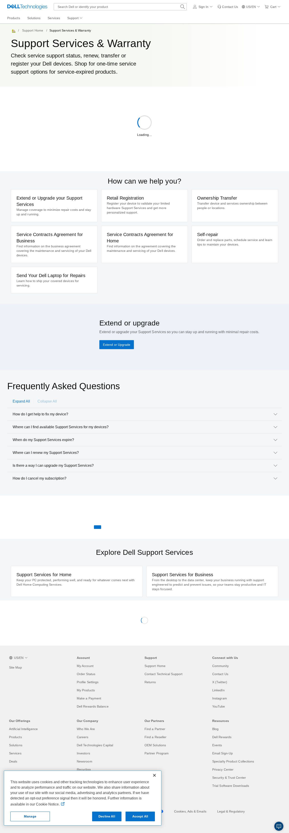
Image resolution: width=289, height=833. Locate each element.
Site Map (15, 667)
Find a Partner (154, 729)
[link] (228, 6)
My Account (85, 666)
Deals (13, 761)
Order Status (86, 674)
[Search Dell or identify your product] (182, 6)
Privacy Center (222, 769)
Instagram (219, 698)
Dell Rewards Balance (93, 706)
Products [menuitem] (13, 18)
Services (15, 753)
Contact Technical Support (163, 674)
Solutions (15, 745)
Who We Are (86, 729)
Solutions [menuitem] (34, 18)
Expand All (21, 401)
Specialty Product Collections (233, 761)
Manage (30, 816)
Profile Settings (87, 682)
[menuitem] (75, 18)
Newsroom (84, 761)
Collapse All (47, 401)
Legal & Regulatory (231, 811)
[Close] (154, 775)
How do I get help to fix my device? (40, 414)
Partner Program (156, 753)
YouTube (218, 706)
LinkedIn (218, 690)
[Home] (13, 30)
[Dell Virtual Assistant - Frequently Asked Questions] (278, 826)
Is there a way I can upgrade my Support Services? (53, 465)
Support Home (32, 30)
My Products (86, 690)
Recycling (84, 769)
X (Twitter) (219, 682)
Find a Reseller (155, 737)
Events (217, 745)
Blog (215, 729)
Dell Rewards (221, 737)
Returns (150, 682)
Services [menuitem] (54, 18)
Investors (83, 753)
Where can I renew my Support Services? (46, 453)
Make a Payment (89, 698)
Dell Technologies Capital (95, 745)
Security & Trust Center (229, 777)
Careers (83, 737)
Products (15, 737)
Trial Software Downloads (230, 785)
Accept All (140, 816)
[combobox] (120, 6)
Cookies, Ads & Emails (190, 811)
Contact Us (220, 674)
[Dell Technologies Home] (27, 6)
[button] (203, 6)
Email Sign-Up (222, 753)
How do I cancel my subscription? (39, 478)
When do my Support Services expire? (43, 440)
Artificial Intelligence (23, 729)
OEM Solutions (155, 745)
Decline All (106, 816)
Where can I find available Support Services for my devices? (61, 427)
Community (220, 666)
